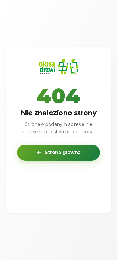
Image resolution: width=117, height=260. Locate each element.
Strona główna (63, 152)
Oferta (58, 172)
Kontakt (58, 192)
